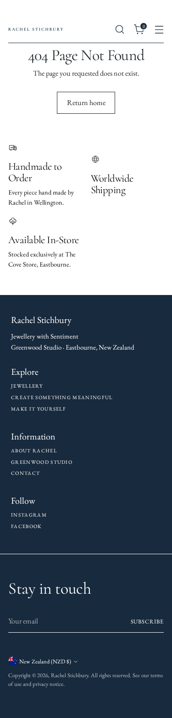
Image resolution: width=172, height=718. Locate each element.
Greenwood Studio (41, 462)
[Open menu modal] (159, 29)
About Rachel (34, 450)
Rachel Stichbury (69, 675)
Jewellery (27, 386)
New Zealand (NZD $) (45, 661)
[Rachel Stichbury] (35, 29)
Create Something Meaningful (62, 397)
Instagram (29, 515)
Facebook (26, 526)
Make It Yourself (38, 409)
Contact (25, 473)
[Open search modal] (119, 29)
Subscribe (147, 621)
